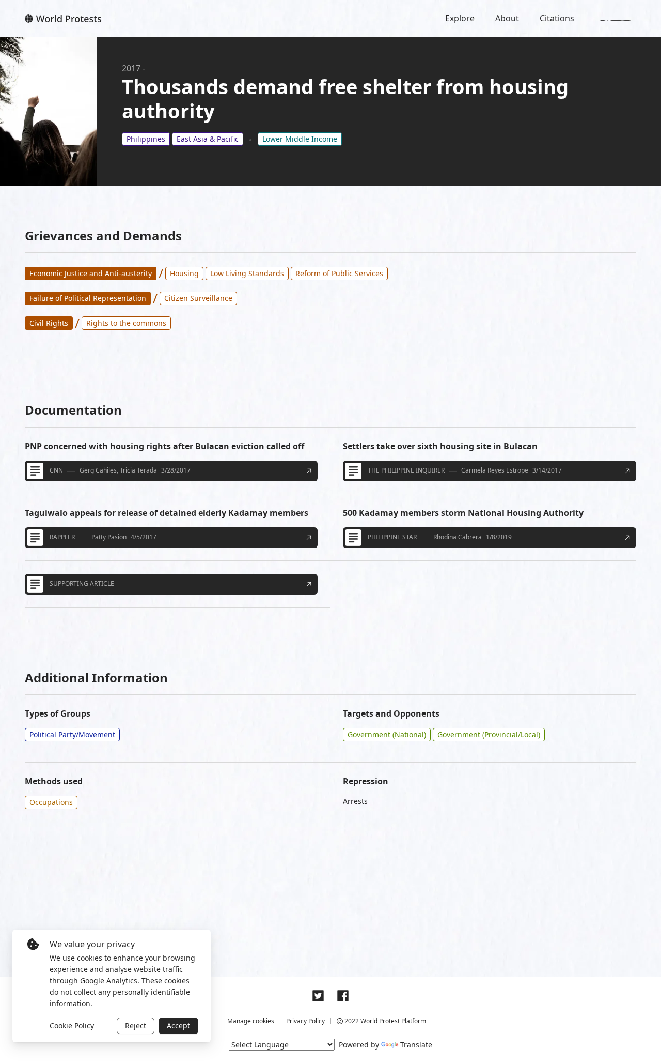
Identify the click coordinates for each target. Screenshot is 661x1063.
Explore (460, 18)
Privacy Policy (305, 1020)
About (507, 18)
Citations (557, 18)
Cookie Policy (72, 1025)
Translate (416, 1045)
